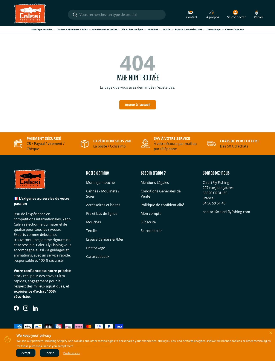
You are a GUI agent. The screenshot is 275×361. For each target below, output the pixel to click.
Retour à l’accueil (137, 105)
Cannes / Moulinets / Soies (72, 29)
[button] (258, 14)
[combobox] (117, 15)
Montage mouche (41, 29)
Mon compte (151, 213)
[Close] (271, 333)
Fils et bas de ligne (132, 29)
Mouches (153, 29)
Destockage (214, 29)
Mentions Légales (155, 182)
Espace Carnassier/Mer (188, 29)
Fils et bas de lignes (101, 213)
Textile (167, 29)
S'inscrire (148, 222)
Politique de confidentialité (162, 205)
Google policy (102, 346)
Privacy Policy (83, 346)
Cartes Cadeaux (234, 29)
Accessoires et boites (104, 29)
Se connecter (151, 230)
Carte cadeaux (97, 256)
